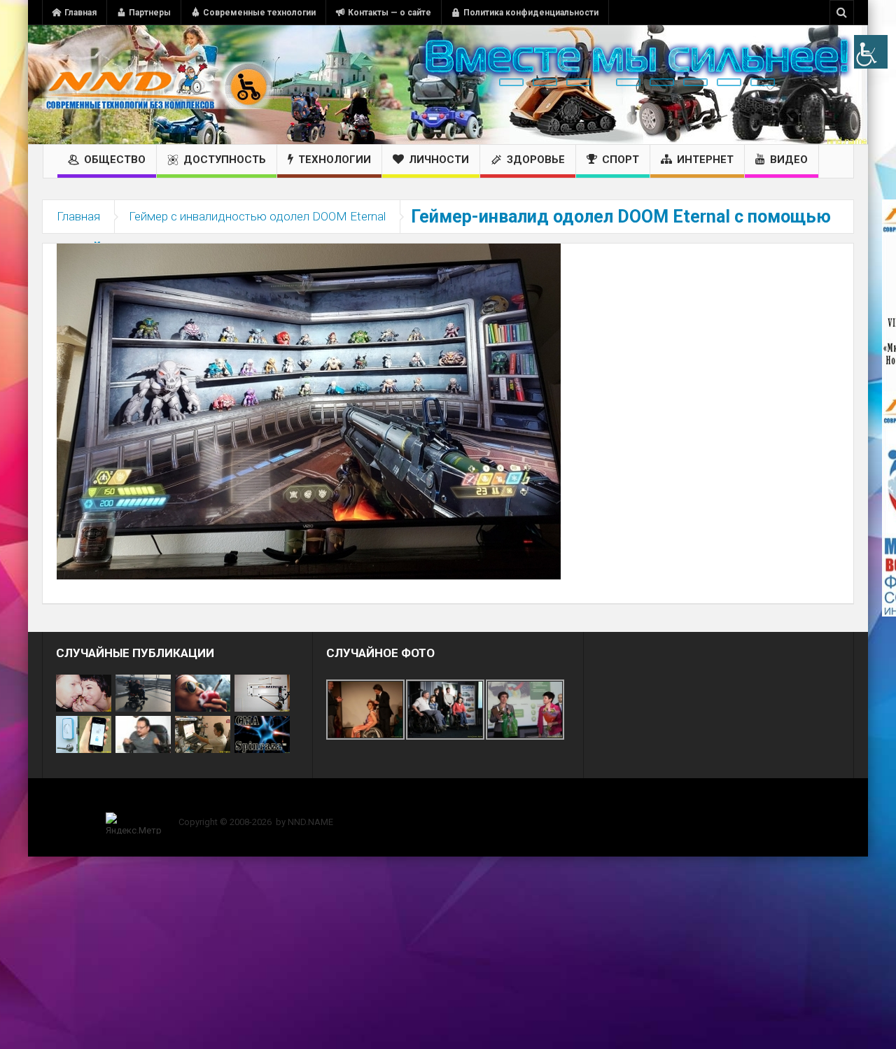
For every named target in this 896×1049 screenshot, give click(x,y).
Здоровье (536, 159)
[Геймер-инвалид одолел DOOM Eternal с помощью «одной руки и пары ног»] (309, 410)
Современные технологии (259, 12)
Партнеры (150, 12)
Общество (115, 159)
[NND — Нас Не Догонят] (157, 84)
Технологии (334, 159)
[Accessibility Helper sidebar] (871, 52)
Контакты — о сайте (389, 12)
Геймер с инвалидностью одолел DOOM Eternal (257, 216)
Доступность (224, 159)
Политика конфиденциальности (530, 12)
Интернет (705, 159)
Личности (439, 159)
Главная (80, 12)
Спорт (620, 159)
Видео (789, 159)
